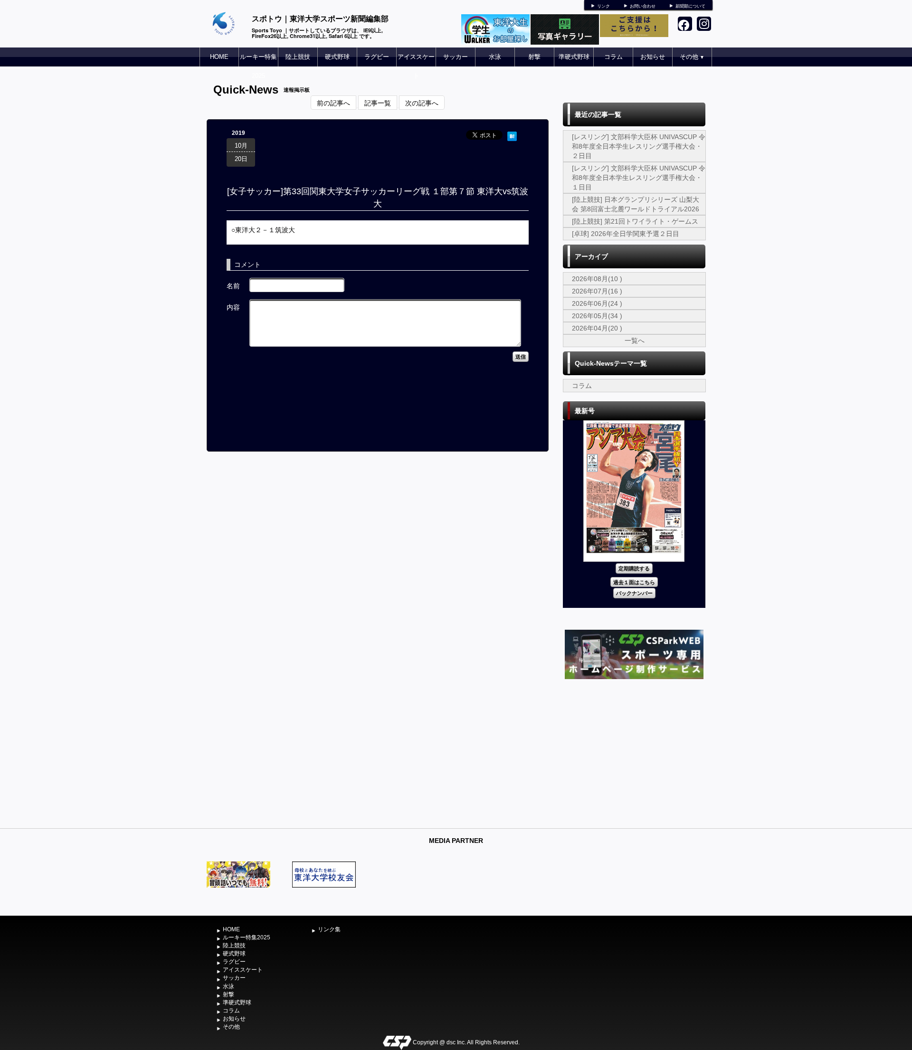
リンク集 (329, 929)
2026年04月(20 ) (597, 328)
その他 (692, 56)
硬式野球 (337, 56)
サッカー (455, 56)
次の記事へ (421, 102)
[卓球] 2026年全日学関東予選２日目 (625, 233)
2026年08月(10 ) (597, 279)
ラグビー (376, 56)
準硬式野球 (574, 56)
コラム (613, 56)
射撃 (534, 56)
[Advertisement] (634, 752)
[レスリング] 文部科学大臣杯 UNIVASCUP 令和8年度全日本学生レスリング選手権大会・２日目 (638, 146)
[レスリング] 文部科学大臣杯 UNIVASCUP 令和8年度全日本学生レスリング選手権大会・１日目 (638, 177)
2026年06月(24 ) (597, 303)
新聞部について (690, 6)
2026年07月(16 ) (597, 291)
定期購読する (634, 568)
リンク (603, 6)
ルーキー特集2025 (258, 66)
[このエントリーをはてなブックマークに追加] (512, 135)
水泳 (495, 56)
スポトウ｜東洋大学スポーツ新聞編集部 (320, 18)
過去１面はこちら (634, 582)
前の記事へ (333, 102)
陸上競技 (297, 56)
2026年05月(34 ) (597, 316)
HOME (219, 56)
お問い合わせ (643, 6)
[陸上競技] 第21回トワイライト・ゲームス (635, 221)
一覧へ (635, 340)
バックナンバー (634, 592)
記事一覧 (377, 102)
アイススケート (416, 66)
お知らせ (652, 56)
